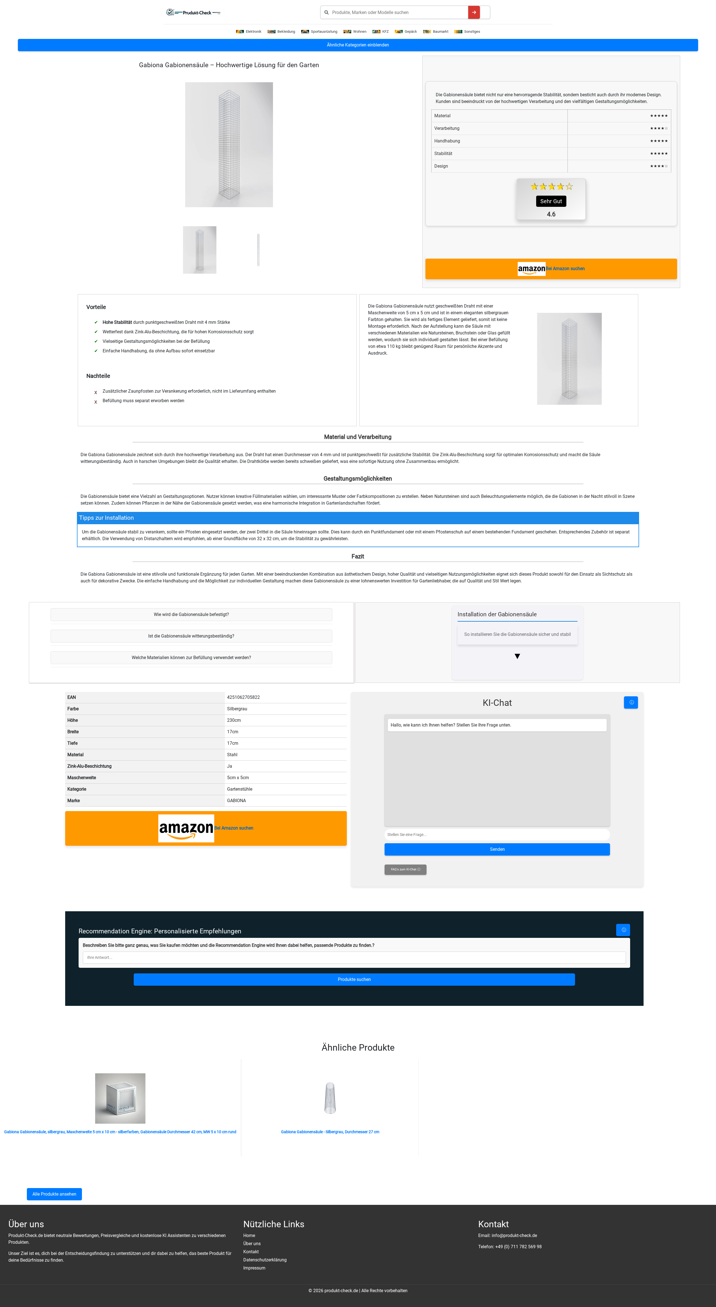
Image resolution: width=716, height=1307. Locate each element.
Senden (497, 849)
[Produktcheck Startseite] (195, 12)
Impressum (254, 1268)
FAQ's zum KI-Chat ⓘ (405, 869)
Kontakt (251, 1251)
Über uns (252, 1243)
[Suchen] (474, 12)
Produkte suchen (354, 979)
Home (249, 1235)
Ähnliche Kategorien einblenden (358, 45)
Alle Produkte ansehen (54, 1194)
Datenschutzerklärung (265, 1260)
